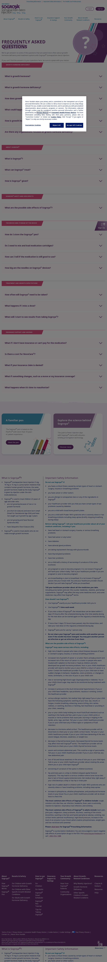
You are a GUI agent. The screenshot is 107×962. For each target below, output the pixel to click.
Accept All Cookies (74, 125)
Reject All (57, 125)
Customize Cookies (33, 125)
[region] (54, 113)
